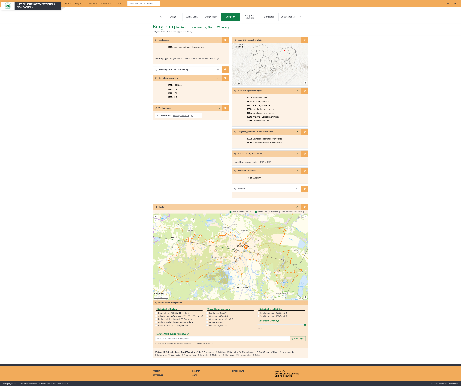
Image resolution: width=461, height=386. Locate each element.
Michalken (216, 355)
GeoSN (184, 325)
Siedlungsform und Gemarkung (173, 69)
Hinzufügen (298, 338)
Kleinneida (175, 355)
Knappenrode (190, 355)
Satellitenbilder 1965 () (273, 313)
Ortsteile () (217, 322)
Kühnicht (204, 355)
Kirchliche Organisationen (250, 153)
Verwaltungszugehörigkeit (250, 90)
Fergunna (198, 316)
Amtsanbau (209, 352)
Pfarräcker (230, 355)
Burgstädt (269, 16)
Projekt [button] (78, 3)
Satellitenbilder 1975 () (273, 316)
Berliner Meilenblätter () (175, 319)
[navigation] (230, 17)
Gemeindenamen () (221, 319)
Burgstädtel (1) (288, 16)
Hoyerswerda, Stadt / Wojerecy (208, 27)
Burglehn (233, 352)
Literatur (242, 188)
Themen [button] (91, 3)
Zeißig (257, 355)
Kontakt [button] (118, 3)
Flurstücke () (218, 325)
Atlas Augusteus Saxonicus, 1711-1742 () (180, 316)
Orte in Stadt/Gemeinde (242, 212)
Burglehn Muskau (249, 16)
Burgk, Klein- (211, 16)
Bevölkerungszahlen (168, 78)
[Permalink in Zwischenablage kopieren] (192, 115)
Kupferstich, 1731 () (173, 313)
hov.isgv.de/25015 (181, 115)
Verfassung (164, 40)
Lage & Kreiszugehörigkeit (249, 40)
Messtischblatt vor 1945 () (173, 325)
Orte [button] (67, 3)
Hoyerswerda (197, 47)
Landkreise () (218, 313)
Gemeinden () (218, 316)
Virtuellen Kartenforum (203, 343)
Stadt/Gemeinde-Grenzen (268, 212)
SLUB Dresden (181, 313)
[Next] (300, 17)
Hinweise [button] (105, 3)
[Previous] (161, 17)
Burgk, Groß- (192, 16)
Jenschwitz (162, 355)
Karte (161, 207)
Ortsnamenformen (247, 170)
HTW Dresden (185, 319)
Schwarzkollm (244, 355)
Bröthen (222, 352)
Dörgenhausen (248, 352)
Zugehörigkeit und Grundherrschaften (255, 131)
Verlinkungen (164, 108)
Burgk (173, 16)
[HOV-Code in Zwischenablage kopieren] (179, 32)
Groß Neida (264, 352)
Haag (275, 352)
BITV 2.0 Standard (450, 384)
